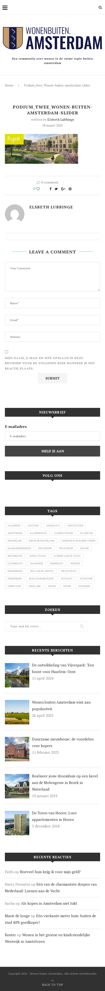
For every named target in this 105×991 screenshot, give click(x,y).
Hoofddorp (66, 548)
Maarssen (36, 563)
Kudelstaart (38, 555)
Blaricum (86, 533)
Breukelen (14, 540)
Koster (10, 934)
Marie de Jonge (17, 915)
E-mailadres (16, 426)
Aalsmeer (14, 525)
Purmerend (15, 578)
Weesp (52, 586)
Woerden (84, 586)
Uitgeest (67, 578)
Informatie (15, 555)
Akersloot (53, 525)
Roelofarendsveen (41, 578)
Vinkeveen (14, 586)
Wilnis (67, 586)
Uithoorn (86, 578)
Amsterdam (15, 533)
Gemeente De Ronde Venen (78, 540)
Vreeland (34, 586)
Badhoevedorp (63, 533)
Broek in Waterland (41, 540)
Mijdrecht (56, 563)
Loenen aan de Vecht (67, 555)
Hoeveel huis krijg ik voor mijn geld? (50, 871)
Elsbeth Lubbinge (60, 119)
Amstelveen (75, 525)
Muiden (75, 563)
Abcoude (33, 525)
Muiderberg (15, 571)
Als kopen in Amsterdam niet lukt (49, 903)
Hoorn (84, 548)
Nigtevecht (69, 571)
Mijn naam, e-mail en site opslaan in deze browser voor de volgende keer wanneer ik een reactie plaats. (50, 363)
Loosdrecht (15, 563)
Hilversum (45, 548)
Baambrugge (38, 533)
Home (9, 85)
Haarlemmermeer (19, 548)
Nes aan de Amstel (42, 571)
